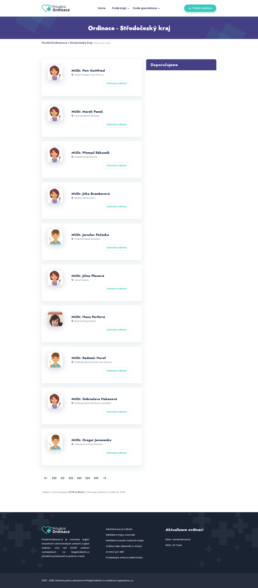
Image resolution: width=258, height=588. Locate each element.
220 (54, 478)
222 (71, 478)
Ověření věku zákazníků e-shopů (124, 546)
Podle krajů (119, 8)
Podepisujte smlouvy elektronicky (124, 557)
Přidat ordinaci (202, 8)
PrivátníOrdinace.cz (54, 43)
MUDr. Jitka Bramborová (91, 194)
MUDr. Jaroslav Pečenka (90, 235)
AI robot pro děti (115, 551)
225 (96, 478)
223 (79, 478)
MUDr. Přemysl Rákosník (91, 153)
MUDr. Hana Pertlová (88, 317)
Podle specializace (145, 8)
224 (87, 478)
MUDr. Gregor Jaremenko (91, 440)
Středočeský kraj (81, 43)
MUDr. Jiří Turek (174, 545)
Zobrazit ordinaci (117, 83)
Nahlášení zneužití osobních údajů (125, 540)
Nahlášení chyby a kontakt (120, 534)
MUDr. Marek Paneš (87, 111)
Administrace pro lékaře (119, 529)
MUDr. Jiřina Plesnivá (88, 276)
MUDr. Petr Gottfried (88, 70)
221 (62, 478)
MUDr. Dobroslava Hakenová (94, 399)
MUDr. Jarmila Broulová (178, 539)
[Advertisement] (181, 91)
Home (102, 8)
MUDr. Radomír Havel (89, 358)
